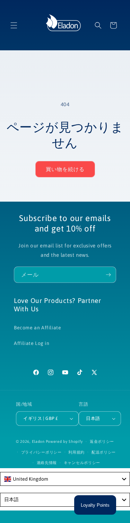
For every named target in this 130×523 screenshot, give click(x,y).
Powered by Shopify (64, 441)
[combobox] (65, 479)
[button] (13, 25)
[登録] (108, 275)
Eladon (38, 441)
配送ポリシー (104, 452)
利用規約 (76, 452)
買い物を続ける (65, 169)
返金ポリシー (102, 441)
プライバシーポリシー (41, 452)
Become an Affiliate (37, 327)
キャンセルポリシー (82, 463)
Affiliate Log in (32, 343)
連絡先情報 (47, 463)
